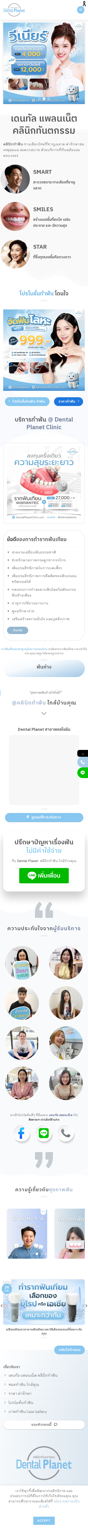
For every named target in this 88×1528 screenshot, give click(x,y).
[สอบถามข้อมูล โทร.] (82, 762)
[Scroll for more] (44, 713)
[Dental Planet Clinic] (20, 10)
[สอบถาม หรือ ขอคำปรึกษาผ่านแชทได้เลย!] (82, 772)
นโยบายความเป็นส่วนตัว (59, 1504)
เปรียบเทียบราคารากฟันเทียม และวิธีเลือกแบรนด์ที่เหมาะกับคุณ (44, 1332)
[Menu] (80, 10)
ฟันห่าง (44, 667)
